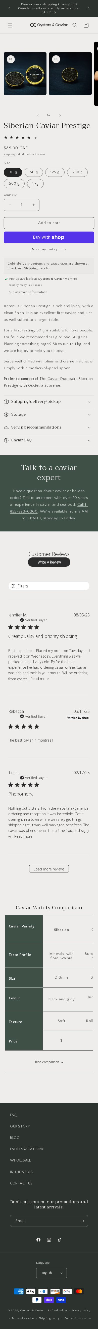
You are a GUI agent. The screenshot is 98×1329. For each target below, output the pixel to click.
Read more (40, 678)
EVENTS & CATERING (27, 1149)
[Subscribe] (82, 1221)
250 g (77, 172)
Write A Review (49, 562)
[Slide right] (60, 115)
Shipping (10, 154)
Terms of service (23, 1318)
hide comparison (49, 1062)
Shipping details (36, 268)
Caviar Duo (57, 379)
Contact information (78, 1318)
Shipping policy (49, 1318)
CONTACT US (21, 1183)
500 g (14, 184)
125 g (55, 172)
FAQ (13, 1115)
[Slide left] (37, 115)
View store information (28, 292)
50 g (34, 172)
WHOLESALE (20, 1160)
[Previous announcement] (9, 8)
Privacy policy (81, 1310)
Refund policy (57, 1310)
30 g (13, 172)
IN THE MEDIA (21, 1172)
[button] (10, 25)
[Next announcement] (88, 8)
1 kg (35, 184)
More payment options (49, 249)
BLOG (14, 1138)
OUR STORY (20, 1126)
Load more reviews (49, 869)
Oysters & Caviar (31, 1310)
